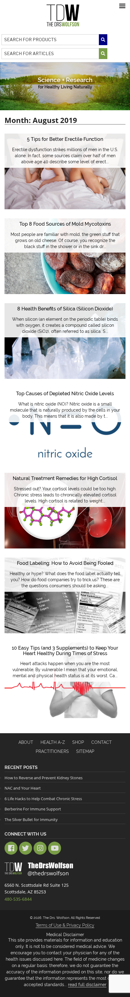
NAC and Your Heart (23, 788)
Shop (78, 742)
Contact (101, 742)
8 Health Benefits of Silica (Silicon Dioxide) (65, 309)
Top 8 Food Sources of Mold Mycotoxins (65, 224)
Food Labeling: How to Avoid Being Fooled (65, 563)
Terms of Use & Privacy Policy (65, 925)
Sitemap (85, 751)
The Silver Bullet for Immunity (31, 819)
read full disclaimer (87, 984)
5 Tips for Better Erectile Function (65, 139)
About (25, 742)
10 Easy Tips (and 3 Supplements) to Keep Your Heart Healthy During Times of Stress (65, 650)
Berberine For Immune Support (33, 809)
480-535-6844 (18, 899)
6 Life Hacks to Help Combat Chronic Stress (43, 798)
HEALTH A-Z (53, 742)
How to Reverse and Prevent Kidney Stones (44, 777)
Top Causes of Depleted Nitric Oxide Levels (65, 393)
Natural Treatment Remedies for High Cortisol (65, 478)
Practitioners (52, 751)
